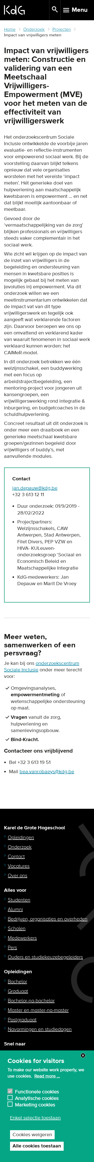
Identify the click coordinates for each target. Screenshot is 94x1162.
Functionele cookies (37, 1091)
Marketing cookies (35, 1104)
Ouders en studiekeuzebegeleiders (45, 957)
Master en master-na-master (38, 1010)
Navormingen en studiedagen (40, 1029)
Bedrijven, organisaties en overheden (47, 919)
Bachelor (17, 982)
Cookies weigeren (32, 1135)
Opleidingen (21, 838)
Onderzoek (34, 29)
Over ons (17, 876)
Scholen (17, 929)
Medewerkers (22, 938)
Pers (12, 948)
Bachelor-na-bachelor (31, 1001)
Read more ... (47, 1076)
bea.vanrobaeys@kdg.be (47, 772)
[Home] (26, 10)
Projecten (61, 29)
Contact (16, 857)
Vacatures (19, 866)
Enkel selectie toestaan (35, 1118)
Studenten (19, 900)
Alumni (15, 910)
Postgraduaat (22, 1020)
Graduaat (18, 991)
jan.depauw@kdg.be (34, 488)
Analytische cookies (37, 1097)
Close (83, 1055)
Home (10, 29)
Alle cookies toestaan (37, 1146)
